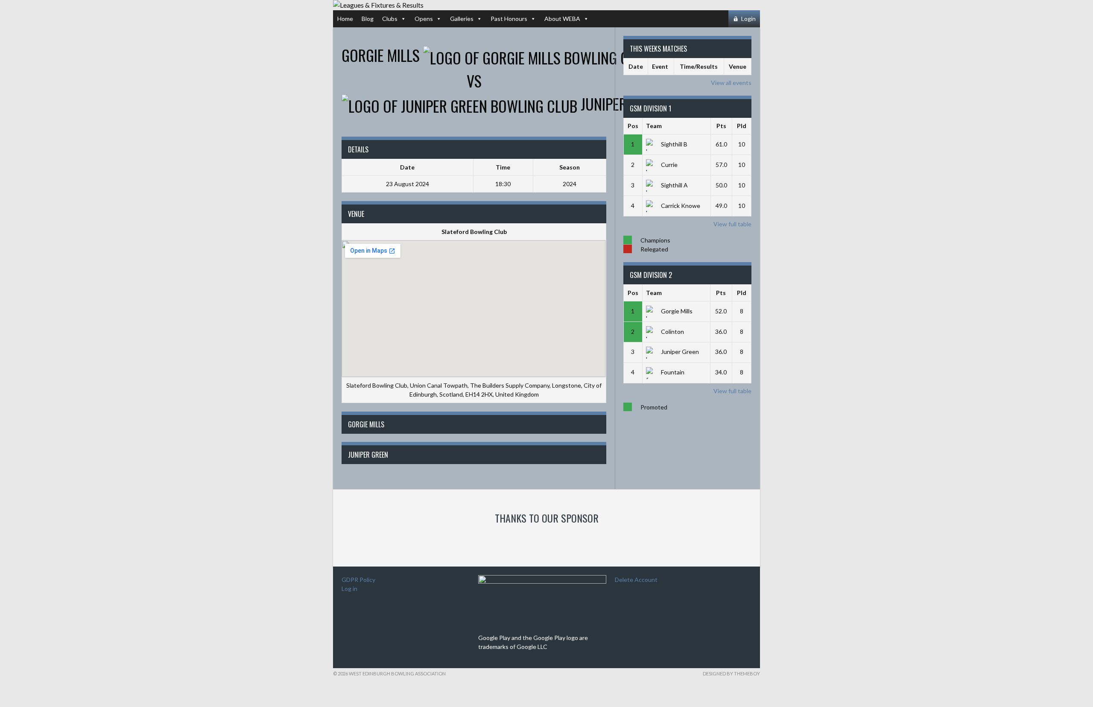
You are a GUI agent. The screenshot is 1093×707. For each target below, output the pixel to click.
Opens (424, 18)
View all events (731, 82)
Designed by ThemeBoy (731, 673)
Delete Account (636, 579)
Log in (349, 588)
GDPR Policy (358, 579)
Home (345, 18)
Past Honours (509, 18)
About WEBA (562, 18)
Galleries (461, 18)
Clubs (389, 18)
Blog (368, 18)
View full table (732, 224)
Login (748, 18)
